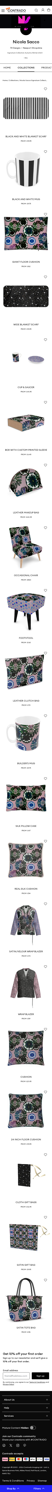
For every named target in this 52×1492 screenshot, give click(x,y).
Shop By (11, 1488)
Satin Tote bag (26, 1327)
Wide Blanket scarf (26, 324)
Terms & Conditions (13, 1480)
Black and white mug (26, 199)
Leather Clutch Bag (26, 700)
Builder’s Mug (26, 763)
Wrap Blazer (26, 1014)
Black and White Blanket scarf (26, 136)
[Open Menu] (3, 10)
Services (9, 1415)
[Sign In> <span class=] (42, 10)
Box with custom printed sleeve (26, 449)
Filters (37, 1488)
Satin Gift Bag (26, 1264)
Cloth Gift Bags (26, 1202)
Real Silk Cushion (26, 888)
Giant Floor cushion (26, 261)
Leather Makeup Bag (26, 512)
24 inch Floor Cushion (26, 1139)
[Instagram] (19, 1445)
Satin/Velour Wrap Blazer (26, 951)
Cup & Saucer (26, 387)
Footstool (26, 637)
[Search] (36, 10)
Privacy (31, 1480)
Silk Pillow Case (26, 826)
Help (6, 1407)
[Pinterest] (26, 1445)
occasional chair (26, 575)
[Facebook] (5, 1445)
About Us (9, 1399)
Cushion (26, 1076)
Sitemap (42, 1480)
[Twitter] (12, 1445)
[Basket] (48, 10)
